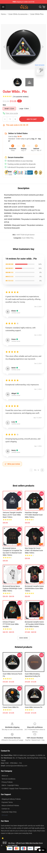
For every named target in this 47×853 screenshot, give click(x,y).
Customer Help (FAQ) (9, 812)
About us (5, 776)
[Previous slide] (4, 46)
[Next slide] (42, 46)
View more (23, 638)
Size (4, 105)
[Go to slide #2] (29, 82)
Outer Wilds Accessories (18, 14)
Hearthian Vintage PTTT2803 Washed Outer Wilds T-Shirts (34, 515)
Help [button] (43, 850)
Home (3, 14)
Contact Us (5, 809)
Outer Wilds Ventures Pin (33, 707)
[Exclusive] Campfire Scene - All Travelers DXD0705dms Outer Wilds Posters (34, 624)
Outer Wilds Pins (36, 14)
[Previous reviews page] (31, 470)
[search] (40, 7)
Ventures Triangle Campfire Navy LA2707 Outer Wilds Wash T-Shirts (12, 515)
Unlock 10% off (5, 843)
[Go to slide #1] (17, 82)
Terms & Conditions (8, 779)
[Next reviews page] (42, 470)
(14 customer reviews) (21, 97)
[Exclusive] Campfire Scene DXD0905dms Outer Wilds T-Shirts (34, 588)
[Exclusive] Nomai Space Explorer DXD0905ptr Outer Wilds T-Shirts (12, 588)
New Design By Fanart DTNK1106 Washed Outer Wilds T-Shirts (34, 550)
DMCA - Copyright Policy (10, 785)
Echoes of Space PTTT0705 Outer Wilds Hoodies (11, 624)
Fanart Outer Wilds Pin (11, 707)
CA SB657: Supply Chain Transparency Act (16, 788)
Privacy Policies (7, 782)
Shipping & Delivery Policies (11, 799)
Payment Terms (7, 802)
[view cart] (43, 7)
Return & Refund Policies (10, 805)
